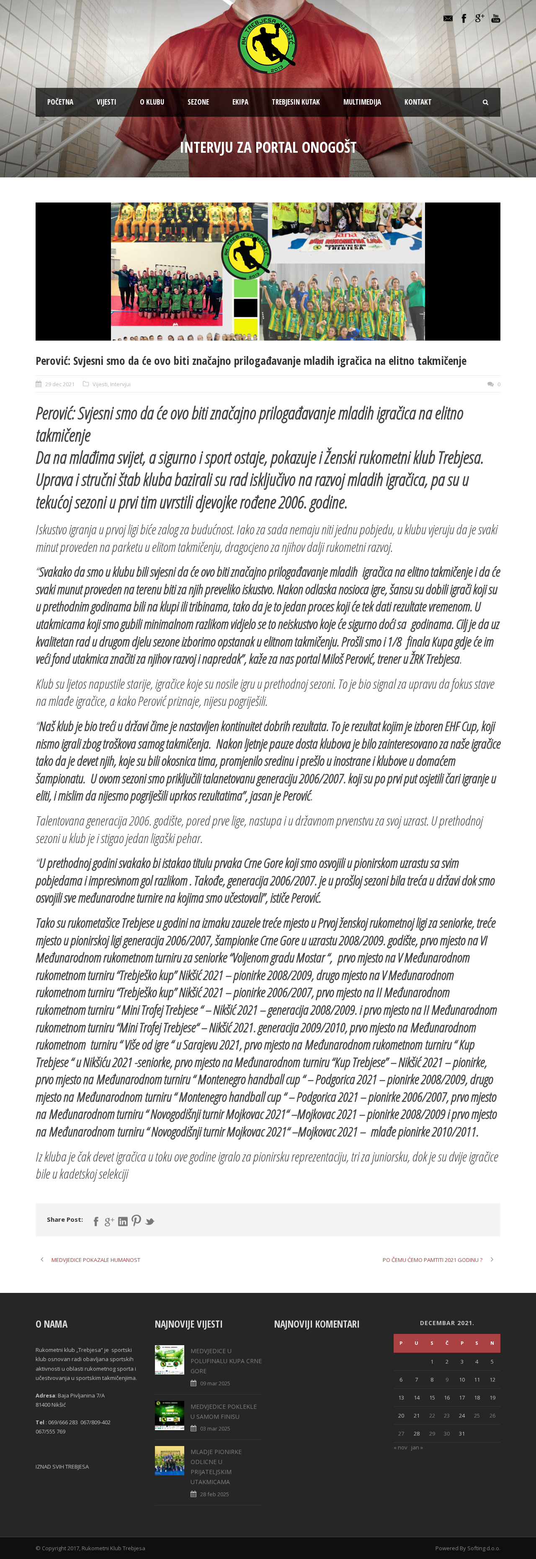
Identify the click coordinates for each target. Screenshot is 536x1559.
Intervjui (120, 384)
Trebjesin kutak (296, 102)
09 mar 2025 (215, 1383)
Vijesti (106, 102)
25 (477, 1415)
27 (401, 1433)
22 (432, 1415)
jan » (417, 1447)
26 (492, 1415)
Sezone (198, 102)
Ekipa (240, 102)
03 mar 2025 (215, 1428)
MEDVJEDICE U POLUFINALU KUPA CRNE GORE (226, 1361)
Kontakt (418, 102)
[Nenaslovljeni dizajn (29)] (268, 272)
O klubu (152, 102)
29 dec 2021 (60, 384)
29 (432, 1433)
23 (447, 1415)
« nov (400, 1447)
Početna (60, 102)
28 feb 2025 (214, 1494)
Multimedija (362, 102)
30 (447, 1433)
